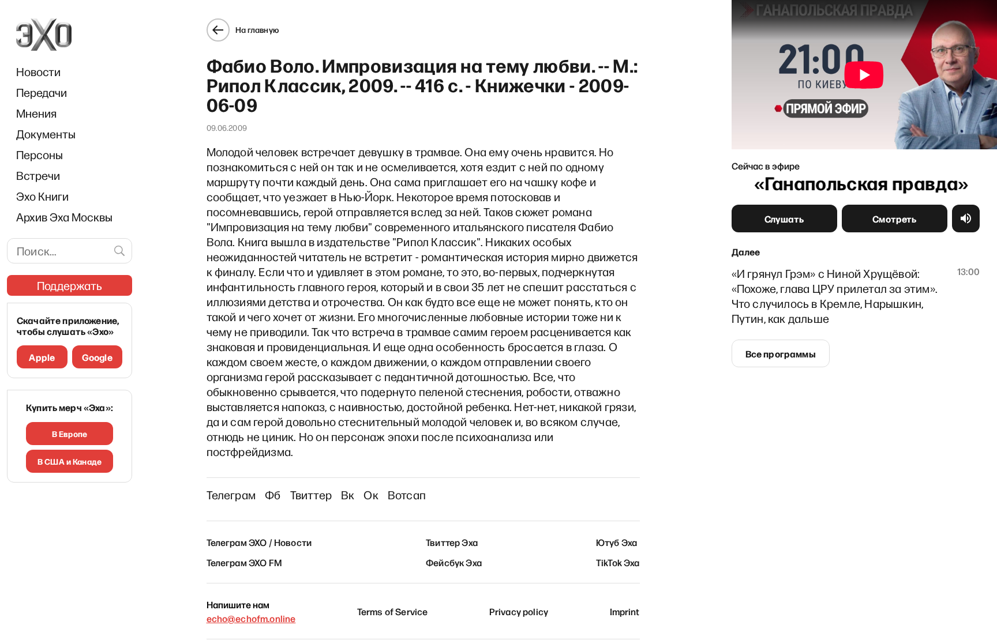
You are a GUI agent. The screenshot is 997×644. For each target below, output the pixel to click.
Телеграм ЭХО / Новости (259, 542)
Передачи (41, 92)
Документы (46, 133)
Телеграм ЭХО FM (244, 562)
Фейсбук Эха (454, 562)
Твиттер (311, 494)
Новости (38, 71)
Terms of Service (392, 611)
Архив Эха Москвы (64, 216)
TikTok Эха (618, 562)
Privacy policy (518, 611)
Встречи (38, 175)
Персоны (39, 154)
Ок (370, 494)
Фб (272, 494)
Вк (347, 494)
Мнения (36, 113)
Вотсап (407, 494)
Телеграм (231, 494)
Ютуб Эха (616, 542)
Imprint (625, 611)
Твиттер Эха (452, 542)
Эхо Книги (42, 196)
